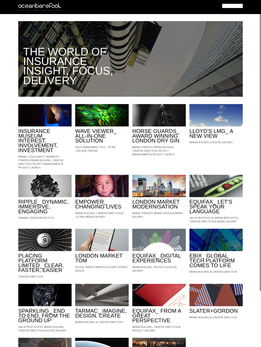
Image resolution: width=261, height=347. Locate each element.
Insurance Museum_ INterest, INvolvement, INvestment (38, 140)
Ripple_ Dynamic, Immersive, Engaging (43, 206)
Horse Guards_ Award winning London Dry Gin (155, 136)
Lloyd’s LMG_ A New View (211, 133)
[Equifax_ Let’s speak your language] (216, 186)
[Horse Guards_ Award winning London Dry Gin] (159, 115)
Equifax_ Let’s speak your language (210, 206)
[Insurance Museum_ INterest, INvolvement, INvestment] (45, 115)
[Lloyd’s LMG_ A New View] (216, 115)
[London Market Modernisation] (159, 186)
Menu (232, 6)
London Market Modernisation (156, 204)
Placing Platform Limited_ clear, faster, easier (41, 263)
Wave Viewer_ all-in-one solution (96, 136)
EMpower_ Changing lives (98, 204)
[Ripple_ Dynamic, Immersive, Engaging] (45, 186)
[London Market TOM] (102, 240)
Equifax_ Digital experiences (156, 258)
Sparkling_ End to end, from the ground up (44, 315)
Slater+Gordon (213, 311)
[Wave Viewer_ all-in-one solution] (102, 115)
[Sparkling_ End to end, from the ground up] (45, 295)
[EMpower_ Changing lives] (102, 186)
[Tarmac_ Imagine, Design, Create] (102, 295)
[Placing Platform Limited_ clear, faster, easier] (45, 240)
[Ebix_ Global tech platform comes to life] (216, 240)
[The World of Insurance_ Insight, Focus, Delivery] (130, 59)
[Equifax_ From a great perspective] (159, 295)
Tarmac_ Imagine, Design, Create (101, 313)
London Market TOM (98, 258)
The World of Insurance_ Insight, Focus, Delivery (68, 66)
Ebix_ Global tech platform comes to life (212, 260)
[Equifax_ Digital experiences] (159, 240)
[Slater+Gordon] (216, 295)
